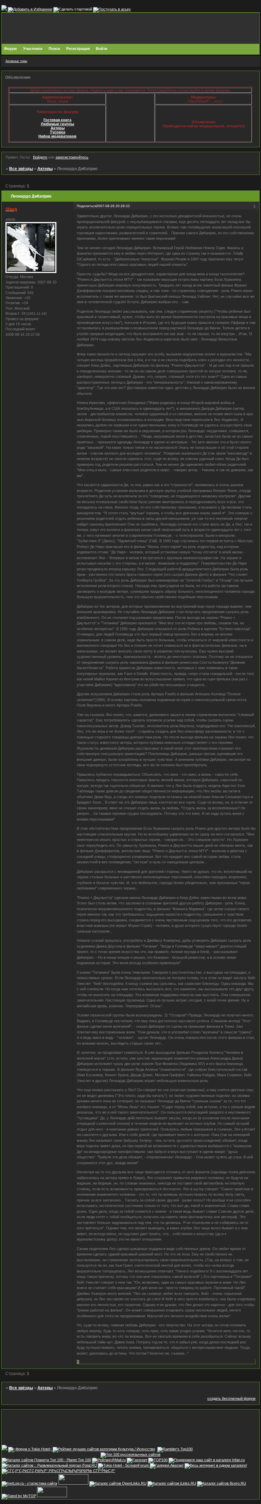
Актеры (58, 128)
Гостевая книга (57, 120)
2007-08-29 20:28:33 (113, 206)
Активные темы (16, 61)
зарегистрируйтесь (71, 157)
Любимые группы (57, 124)
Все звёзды (21, 168)
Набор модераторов (57, 136)
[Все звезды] (4, 1449)
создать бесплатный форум (231, 1398)
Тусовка (57, 132)
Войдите (40, 157)
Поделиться (86, 206)
